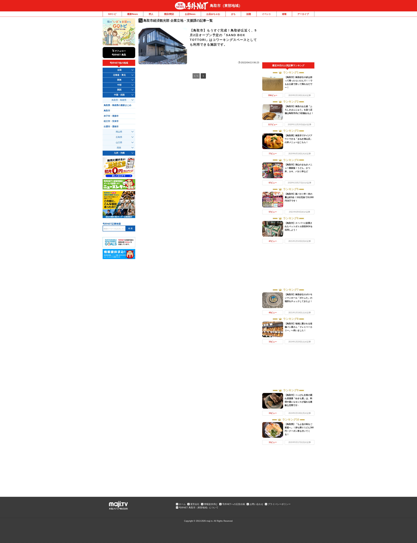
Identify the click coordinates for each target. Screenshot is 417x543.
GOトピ (112, 14)
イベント (266, 14)
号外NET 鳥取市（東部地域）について (198, 507)
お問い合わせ (256, 504)
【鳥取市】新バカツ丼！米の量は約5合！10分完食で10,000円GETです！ (299, 197)
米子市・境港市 (111, 116)
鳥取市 (107, 111)
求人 (151, 14)
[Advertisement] (288, 40)
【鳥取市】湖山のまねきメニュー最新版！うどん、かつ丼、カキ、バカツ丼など (298, 168)
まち (233, 14)
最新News (132, 14)
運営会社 (194, 504)
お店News (190, 14)
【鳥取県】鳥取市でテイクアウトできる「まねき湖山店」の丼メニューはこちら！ (298, 139)
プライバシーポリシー (279, 504)
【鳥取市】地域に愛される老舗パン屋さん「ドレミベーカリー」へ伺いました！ (298, 327)
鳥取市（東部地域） (226, 6)
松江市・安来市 (111, 121)
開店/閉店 (169, 14)
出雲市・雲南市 (111, 126)
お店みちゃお (213, 14)
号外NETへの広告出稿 (233, 504)
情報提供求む (211, 504)
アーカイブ (303, 14)
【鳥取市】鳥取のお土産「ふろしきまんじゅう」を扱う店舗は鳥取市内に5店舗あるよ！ (299, 109)
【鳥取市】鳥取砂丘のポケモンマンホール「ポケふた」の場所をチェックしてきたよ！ (298, 297)
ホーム (182, 504)
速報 (284, 14)
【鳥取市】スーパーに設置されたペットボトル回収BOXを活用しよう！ (299, 226)
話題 (248, 14)
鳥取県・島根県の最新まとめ (117, 105)
